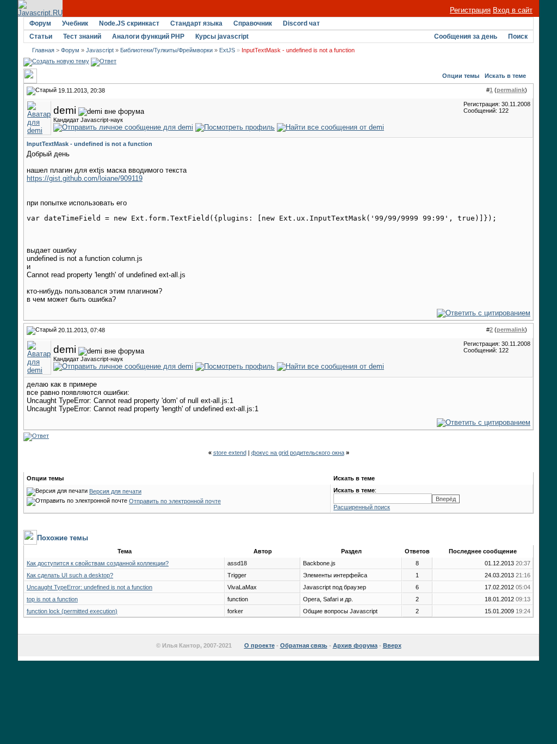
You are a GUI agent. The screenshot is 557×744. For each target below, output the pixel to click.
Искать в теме (505, 75)
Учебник (75, 23)
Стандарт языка (196, 23)
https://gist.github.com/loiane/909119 (85, 178)
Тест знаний (82, 36)
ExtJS (227, 50)
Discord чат (301, 23)
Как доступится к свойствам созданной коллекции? (98, 563)
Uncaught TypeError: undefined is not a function (89, 587)
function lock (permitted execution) (72, 611)
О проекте (259, 645)
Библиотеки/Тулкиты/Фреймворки (166, 50)
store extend (229, 452)
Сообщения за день (465, 36)
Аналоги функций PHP (148, 36)
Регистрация (470, 10)
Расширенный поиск (361, 507)
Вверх (392, 645)
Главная (43, 50)
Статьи (40, 36)
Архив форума (355, 645)
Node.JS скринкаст (129, 23)
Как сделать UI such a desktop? (70, 575)
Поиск (518, 36)
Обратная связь (303, 645)
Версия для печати (115, 491)
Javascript (100, 50)
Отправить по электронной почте (175, 501)
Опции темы (460, 75)
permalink (511, 90)
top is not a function (52, 599)
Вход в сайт (513, 10)
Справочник (252, 23)
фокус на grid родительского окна (297, 452)
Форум (40, 23)
